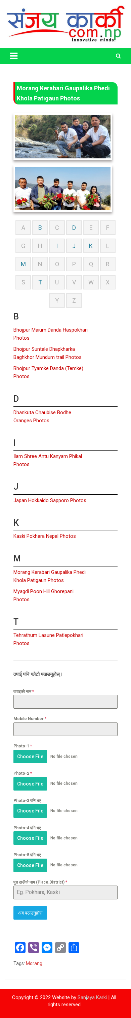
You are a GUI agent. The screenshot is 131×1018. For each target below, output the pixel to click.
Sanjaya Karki (92, 997)
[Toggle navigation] (14, 56)
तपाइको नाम (23, 691)
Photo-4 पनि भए (27, 828)
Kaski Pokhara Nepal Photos (44, 536)
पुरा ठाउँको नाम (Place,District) (40, 882)
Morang (34, 963)
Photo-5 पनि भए (27, 855)
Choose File (30, 756)
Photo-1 (22, 746)
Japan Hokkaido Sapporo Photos (49, 500)
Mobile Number (29, 718)
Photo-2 (22, 773)
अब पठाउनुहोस (30, 913)
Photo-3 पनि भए (27, 800)
